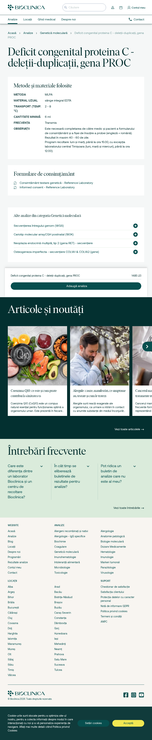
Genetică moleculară (53, 33)
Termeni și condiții (111, 616)
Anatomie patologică (113, 536)
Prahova (59, 654)
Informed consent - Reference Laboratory (47, 187)
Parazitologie (108, 567)
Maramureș (14, 643)
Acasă (12, 33)
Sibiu (11, 664)
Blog (10, 541)
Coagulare (60, 546)
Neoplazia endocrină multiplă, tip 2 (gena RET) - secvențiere (53, 243)
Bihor (11, 597)
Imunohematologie (65, 557)
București (13, 607)
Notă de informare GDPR (115, 606)
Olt (9, 654)
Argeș (11, 591)
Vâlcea (12, 675)
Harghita (13, 633)
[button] (134, 226)
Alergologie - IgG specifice (69, 536)
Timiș (11, 669)
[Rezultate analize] (113, 7)
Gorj (56, 628)
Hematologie (108, 551)
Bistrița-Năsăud (63, 597)
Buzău (58, 607)
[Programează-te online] (121, 7)
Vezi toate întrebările (126, 508)
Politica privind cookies (114, 611)
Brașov (58, 602)
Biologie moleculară (112, 541)
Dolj (10, 628)
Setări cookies (93, 723)
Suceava (59, 664)
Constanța (60, 617)
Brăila (11, 602)
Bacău (58, 591)
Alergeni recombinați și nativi (71, 531)
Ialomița (12, 638)
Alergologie (107, 531)
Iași (56, 638)
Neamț (58, 649)
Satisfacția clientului (112, 591)
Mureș (11, 649)
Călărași (12, 612)
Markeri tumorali (110, 562)
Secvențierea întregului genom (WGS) (39, 225)
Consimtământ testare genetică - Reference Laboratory (56, 183)
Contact (139, 19)
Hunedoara (60, 633)
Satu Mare (60, 659)
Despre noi (14, 551)
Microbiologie (62, 567)
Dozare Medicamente (113, 546)
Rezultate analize (18, 562)
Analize (28, 33)
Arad (57, 586)
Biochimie (60, 541)
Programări (14, 557)
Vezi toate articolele (128, 429)
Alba (10, 586)
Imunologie (107, 557)
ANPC (104, 621)
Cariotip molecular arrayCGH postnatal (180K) (44, 234)
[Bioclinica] (26, 7)
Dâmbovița (60, 623)
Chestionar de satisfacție (115, 586)
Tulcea (58, 669)
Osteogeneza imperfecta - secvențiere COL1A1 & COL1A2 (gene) (56, 252)
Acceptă (128, 723)
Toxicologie (60, 572)
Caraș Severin (62, 612)
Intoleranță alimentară (67, 562)
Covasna (13, 623)
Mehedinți (60, 643)
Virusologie (107, 572)
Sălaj (11, 659)
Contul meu (14, 567)
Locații (11, 546)
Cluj (10, 617)
